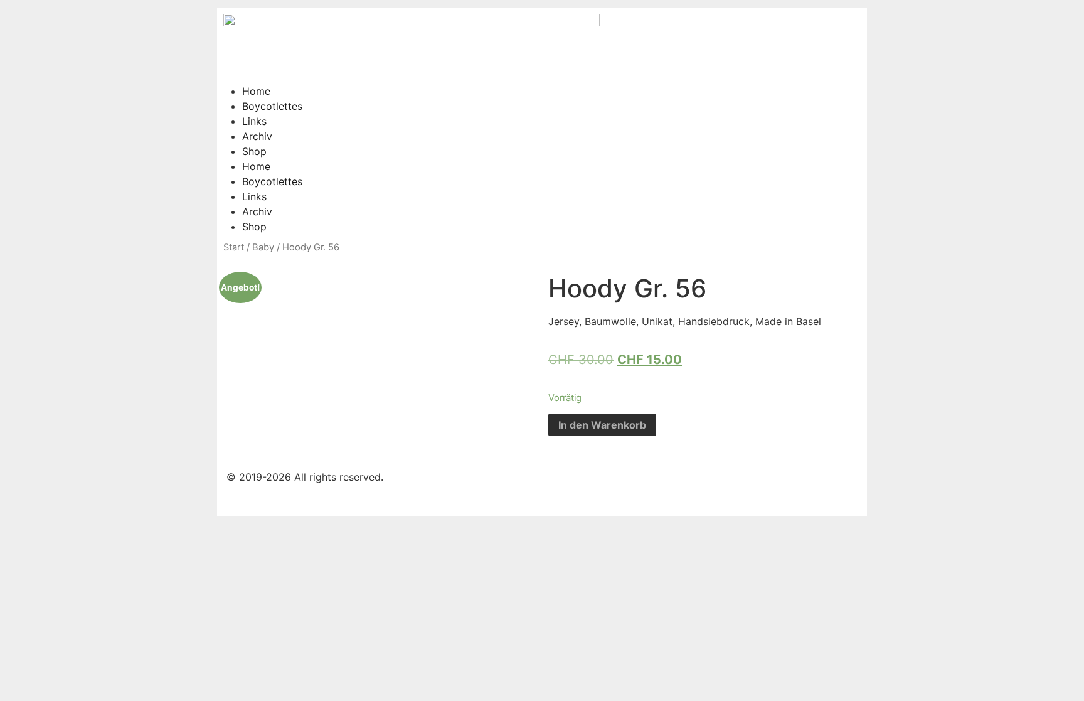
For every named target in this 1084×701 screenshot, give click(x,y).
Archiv (257, 136)
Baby (263, 247)
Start (233, 247)
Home (256, 91)
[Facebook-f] (666, 99)
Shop (254, 151)
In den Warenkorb (602, 425)
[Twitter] (700, 99)
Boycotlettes (272, 106)
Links (254, 121)
